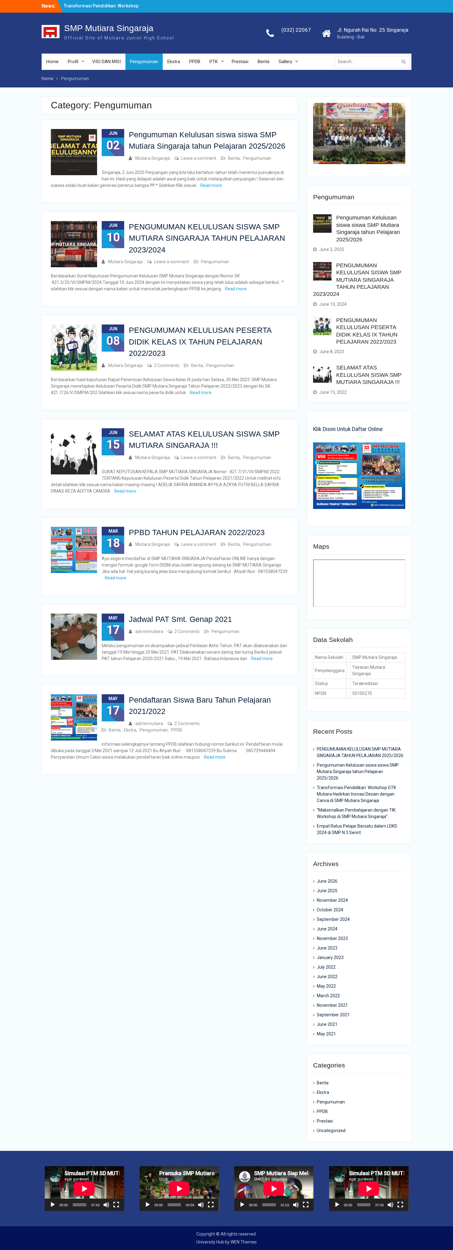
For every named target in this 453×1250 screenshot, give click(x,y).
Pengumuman (144, 61)
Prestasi (240, 61)
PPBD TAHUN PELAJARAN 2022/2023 (197, 532)
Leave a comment (198, 158)
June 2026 (327, 881)
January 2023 (330, 957)
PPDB (194, 61)
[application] (84, 1188)
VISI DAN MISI (106, 61)
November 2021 (332, 1005)
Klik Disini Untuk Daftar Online (348, 429)
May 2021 (326, 1033)
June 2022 (327, 976)
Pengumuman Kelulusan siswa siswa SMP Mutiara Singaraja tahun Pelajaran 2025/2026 (358, 771)
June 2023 (327, 948)
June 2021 (327, 1024)
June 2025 (327, 890)
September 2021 (333, 1014)
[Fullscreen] (116, 1205)
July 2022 (326, 967)
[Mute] (106, 1205)
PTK (214, 61)
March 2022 (328, 995)
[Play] (53, 1205)
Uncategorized (331, 1130)
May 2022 (326, 986)
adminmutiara (149, 631)
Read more (211, 185)
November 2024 (332, 900)
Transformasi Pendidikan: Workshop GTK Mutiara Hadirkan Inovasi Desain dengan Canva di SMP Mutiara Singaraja (356, 794)
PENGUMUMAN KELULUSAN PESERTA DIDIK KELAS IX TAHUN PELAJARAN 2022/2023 (200, 341)
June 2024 (327, 928)
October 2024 (330, 909)
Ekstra (173, 61)
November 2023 (332, 938)
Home (52, 61)
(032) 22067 (296, 30)
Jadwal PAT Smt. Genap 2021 (180, 619)
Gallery (285, 61)
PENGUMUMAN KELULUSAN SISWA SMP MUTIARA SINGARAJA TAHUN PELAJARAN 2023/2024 (207, 238)
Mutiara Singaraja (152, 158)
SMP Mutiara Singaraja (108, 28)
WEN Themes (244, 1242)
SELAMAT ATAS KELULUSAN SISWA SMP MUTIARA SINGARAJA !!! (369, 375)
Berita (263, 61)
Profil (73, 61)
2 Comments (166, 365)
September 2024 (333, 919)
